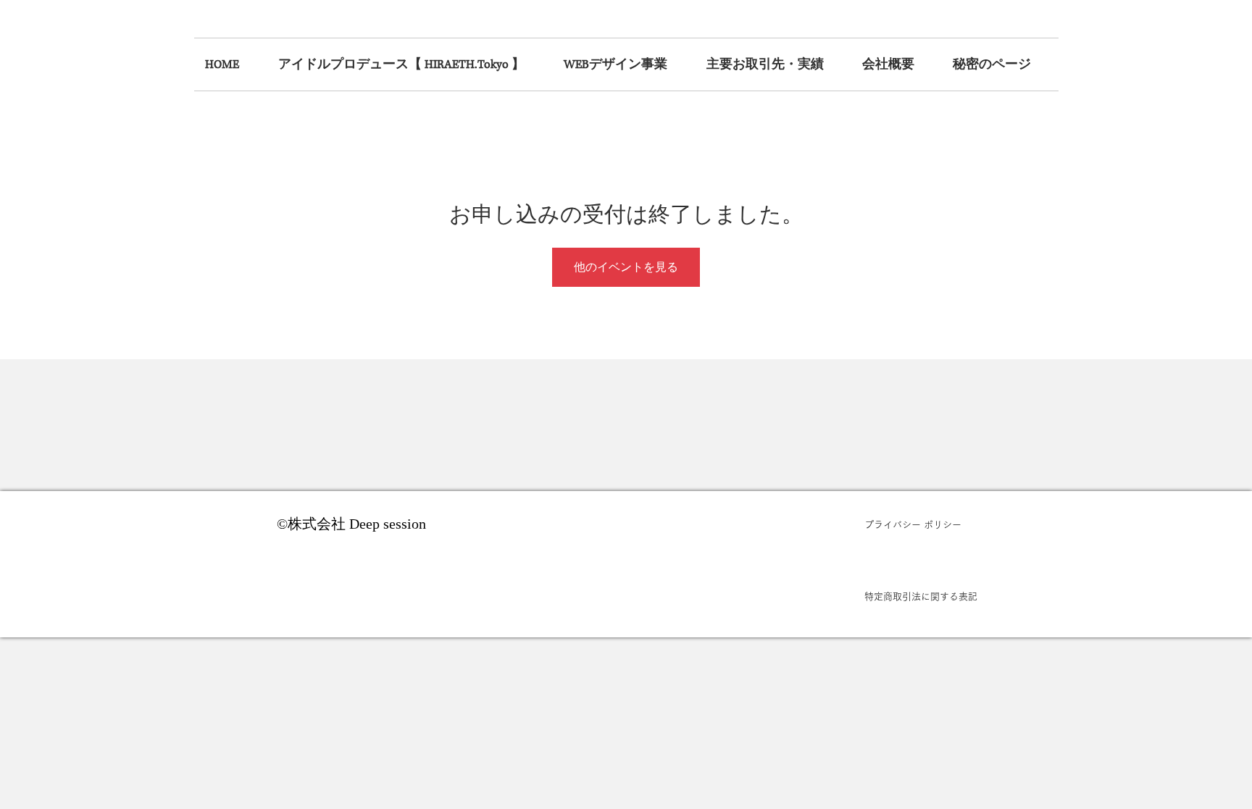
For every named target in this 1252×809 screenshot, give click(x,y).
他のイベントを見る (626, 267)
